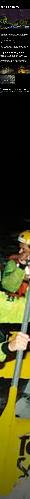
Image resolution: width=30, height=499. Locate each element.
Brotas (2, 36)
